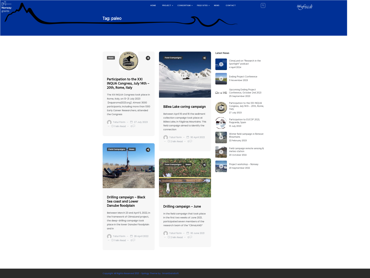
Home (153, 5)
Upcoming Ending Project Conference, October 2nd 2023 (245, 91)
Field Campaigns (173, 57)
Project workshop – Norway (243, 164)
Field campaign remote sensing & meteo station (246, 150)
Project (166, 5)
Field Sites (202, 5)
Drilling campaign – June (182, 206)
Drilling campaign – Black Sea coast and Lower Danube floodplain (126, 202)
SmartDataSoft (170, 273)
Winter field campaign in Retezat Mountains (246, 135)
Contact (231, 5)
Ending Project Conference (243, 77)
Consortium (184, 5)
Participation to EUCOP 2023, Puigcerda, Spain (244, 121)
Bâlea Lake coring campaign (184, 107)
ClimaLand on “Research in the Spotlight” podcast (245, 62)
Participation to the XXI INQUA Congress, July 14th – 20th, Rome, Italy (128, 84)
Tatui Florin (119, 122)
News (216, 5)
